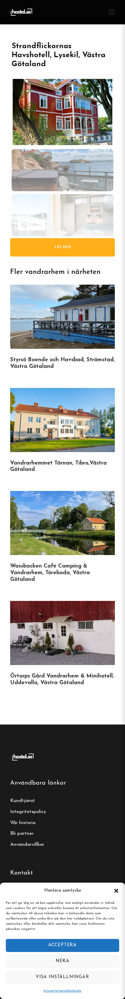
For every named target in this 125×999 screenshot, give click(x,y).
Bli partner (22, 833)
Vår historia (22, 822)
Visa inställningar (62, 977)
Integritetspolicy (28, 811)
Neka (62, 961)
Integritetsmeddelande (62, 991)
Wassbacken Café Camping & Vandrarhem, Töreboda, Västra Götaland (50, 572)
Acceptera (62, 945)
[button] (116, 891)
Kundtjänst (22, 800)
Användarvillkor (27, 844)
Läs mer (62, 247)
